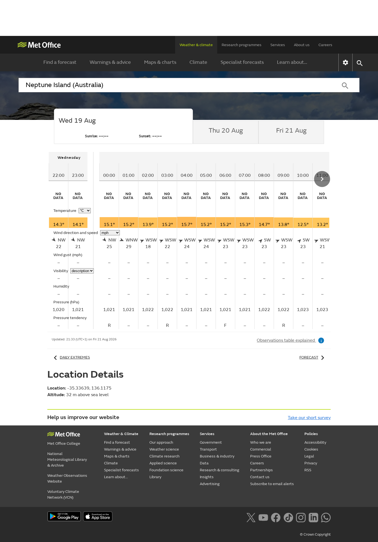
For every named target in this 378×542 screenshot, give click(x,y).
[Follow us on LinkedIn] (313, 517)
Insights (207, 477)
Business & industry (217, 456)
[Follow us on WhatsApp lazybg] (326, 517)
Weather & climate (196, 45)
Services (277, 45)
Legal (309, 456)
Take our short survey (309, 417)
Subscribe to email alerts (272, 484)
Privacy (310, 463)
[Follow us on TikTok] (288, 517)
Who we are (260, 442)
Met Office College (63, 443)
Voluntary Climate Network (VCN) (63, 494)
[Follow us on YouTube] (263, 517)
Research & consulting (219, 470)
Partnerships (261, 470)
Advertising (210, 484)
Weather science (164, 449)
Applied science (163, 463)
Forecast (308, 357)
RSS (307, 470)
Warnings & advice (110, 62)
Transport (208, 449)
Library (155, 477)
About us (302, 45)
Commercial (260, 449)
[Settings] (345, 62)
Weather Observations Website (67, 478)
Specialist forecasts (242, 62)
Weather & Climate (121, 434)
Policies (311, 434)
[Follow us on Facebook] (276, 517)
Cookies (311, 449)
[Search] (345, 85)
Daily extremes (75, 357)
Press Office (260, 456)
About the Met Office (269, 434)
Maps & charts (160, 62)
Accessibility (315, 442)
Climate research (164, 456)
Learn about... (292, 62)
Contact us (260, 477)
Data (204, 463)
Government (211, 442)
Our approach (161, 442)
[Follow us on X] (251, 517)
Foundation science (166, 470)
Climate (198, 62)
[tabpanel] (71, 240)
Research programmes (242, 45)
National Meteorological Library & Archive (67, 459)
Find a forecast (59, 62)
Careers (325, 45)
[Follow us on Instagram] (300, 517)
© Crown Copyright (315, 534)
